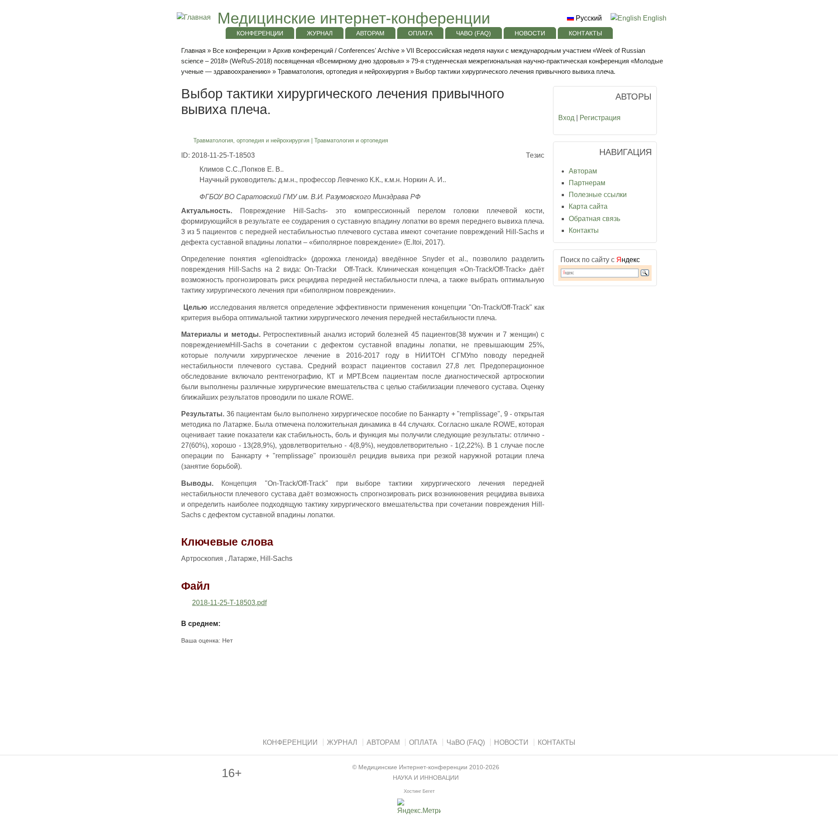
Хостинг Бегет (419, 791)
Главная (193, 50)
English (653, 18)
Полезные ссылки (598, 194)
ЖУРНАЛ (320, 33)
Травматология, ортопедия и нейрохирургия (343, 71)
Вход (566, 117)
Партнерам (587, 183)
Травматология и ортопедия (351, 140)
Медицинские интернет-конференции (353, 18)
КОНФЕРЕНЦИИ (260, 33)
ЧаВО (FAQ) (473, 33)
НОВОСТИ (530, 33)
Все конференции (239, 50)
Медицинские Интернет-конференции (412, 767)
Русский (588, 18)
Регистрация (600, 117)
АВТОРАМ (370, 33)
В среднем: (200, 623)
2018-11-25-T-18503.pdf (229, 602)
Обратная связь (594, 218)
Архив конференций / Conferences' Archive (336, 50)
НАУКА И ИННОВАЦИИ (426, 778)
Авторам (583, 171)
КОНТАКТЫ (585, 33)
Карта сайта (588, 206)
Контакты (584, 230)
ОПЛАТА (420, 33)
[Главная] (192, 17)
